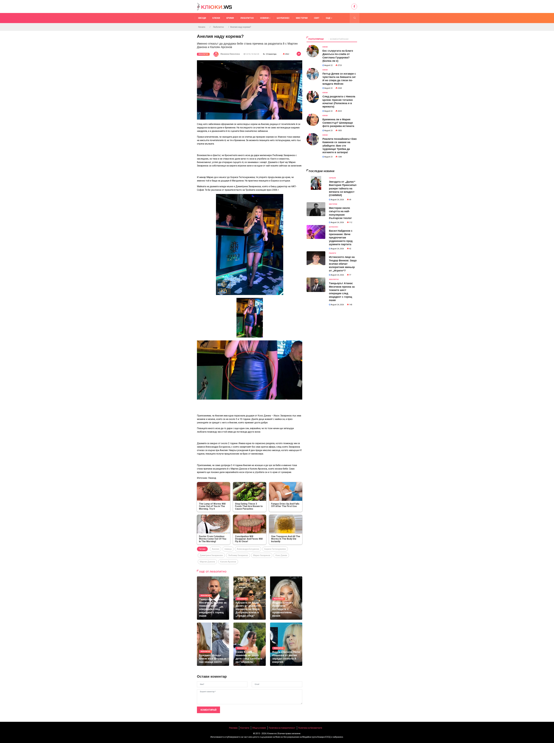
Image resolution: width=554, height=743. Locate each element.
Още (328, 18)
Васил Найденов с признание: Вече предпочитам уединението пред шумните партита (340, 237)
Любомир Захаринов (238, 555)
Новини (264, 18)
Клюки (216, 18)
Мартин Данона (207, 562)
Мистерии (302, 18)
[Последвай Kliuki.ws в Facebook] (354, 6)
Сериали (332, 178)
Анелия (215, 549)
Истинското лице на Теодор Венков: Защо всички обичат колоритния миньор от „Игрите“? (343, 264)
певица (228, 549)
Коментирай (208, 710)
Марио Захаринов (261, 555)
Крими (230, 18)
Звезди (202, 18)
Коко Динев (281, 555)
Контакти (244, 728)
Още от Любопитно (212, 571)
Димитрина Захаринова (211, 555)
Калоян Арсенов (228, 562)
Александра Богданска (248, 549)
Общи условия (259, 728)
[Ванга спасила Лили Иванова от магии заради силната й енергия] (286, 644)
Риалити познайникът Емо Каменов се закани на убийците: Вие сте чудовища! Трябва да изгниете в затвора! (339, 145)
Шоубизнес (283, 18)
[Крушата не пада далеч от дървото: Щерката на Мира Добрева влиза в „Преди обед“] (249, 598)
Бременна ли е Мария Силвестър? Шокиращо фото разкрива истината (338, 123)
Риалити (332, 253)
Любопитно (247, 18)
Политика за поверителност (282, 728)
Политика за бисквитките (310, 728)
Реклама (233, 728)
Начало (201, 27)
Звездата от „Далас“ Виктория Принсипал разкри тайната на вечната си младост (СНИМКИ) (342, 188)
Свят (316, 18)
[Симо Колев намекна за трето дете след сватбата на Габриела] (249, 644)
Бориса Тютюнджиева (275, 549)
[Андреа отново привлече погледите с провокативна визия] (286, 598)
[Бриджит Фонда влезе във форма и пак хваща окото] (213, 644)
